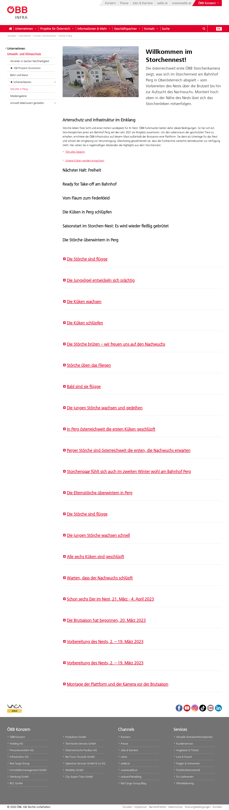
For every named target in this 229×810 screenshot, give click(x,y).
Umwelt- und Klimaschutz (45, 36)
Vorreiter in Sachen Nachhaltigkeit (29, 61)
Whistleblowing (185, 783)
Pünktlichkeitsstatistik (188, 770)
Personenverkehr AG (21, 750)
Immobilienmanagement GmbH (28, 770)
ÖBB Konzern (17, 737)
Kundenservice (184, 743)
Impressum (140, 807)
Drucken (127, 807)
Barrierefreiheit (157, 807)
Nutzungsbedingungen (198, 807)
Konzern (110, 3)
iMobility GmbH (74, 770)
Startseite (12, 36)
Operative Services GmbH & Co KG (84, 763)
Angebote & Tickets (187, 750)
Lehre (123, 756)
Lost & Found (183, 756)
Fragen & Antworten (188, 763)
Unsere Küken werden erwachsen (84, 160)
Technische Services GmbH (80, 743)
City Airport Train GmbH (79, 776)
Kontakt (149, 28)
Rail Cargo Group (19, 763)
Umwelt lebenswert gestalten (27, 103)
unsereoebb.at (181, 3)
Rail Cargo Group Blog (133, 783)
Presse (124, 3)
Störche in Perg (65, 36)
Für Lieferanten (185, 776)
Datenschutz (175, 807)
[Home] (10, 28)
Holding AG (16, 743)
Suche (166, 28)
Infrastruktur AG (18, 756)
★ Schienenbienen (20, 82)
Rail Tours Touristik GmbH (80, 756)
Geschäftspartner (125, 28)
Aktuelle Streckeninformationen (194, 737)
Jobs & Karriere (143, 3)
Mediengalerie (18, 96)
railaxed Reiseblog (130, 776)
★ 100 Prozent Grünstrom (25, 68)
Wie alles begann (75, 151)
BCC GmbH (16, 783)
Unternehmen (24, 28)
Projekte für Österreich (55, 28)
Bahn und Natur (19, 75)
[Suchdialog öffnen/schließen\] (204, 28)
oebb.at (162, 3)
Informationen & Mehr (92, 28)
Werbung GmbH (19, 776)
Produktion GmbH (75, 737)
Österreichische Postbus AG (81, 750)
